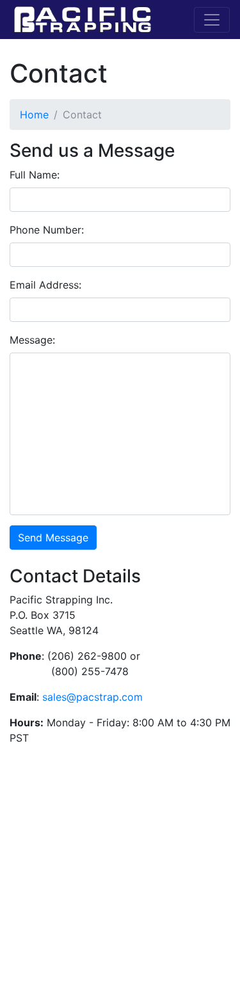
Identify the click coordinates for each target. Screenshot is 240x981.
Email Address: (45, 284)
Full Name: (35, 174)
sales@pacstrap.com (92, 696)
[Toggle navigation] (212, 20)
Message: (32, 339)
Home (34, 114)
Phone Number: (47, 229)
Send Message (53, 537)
